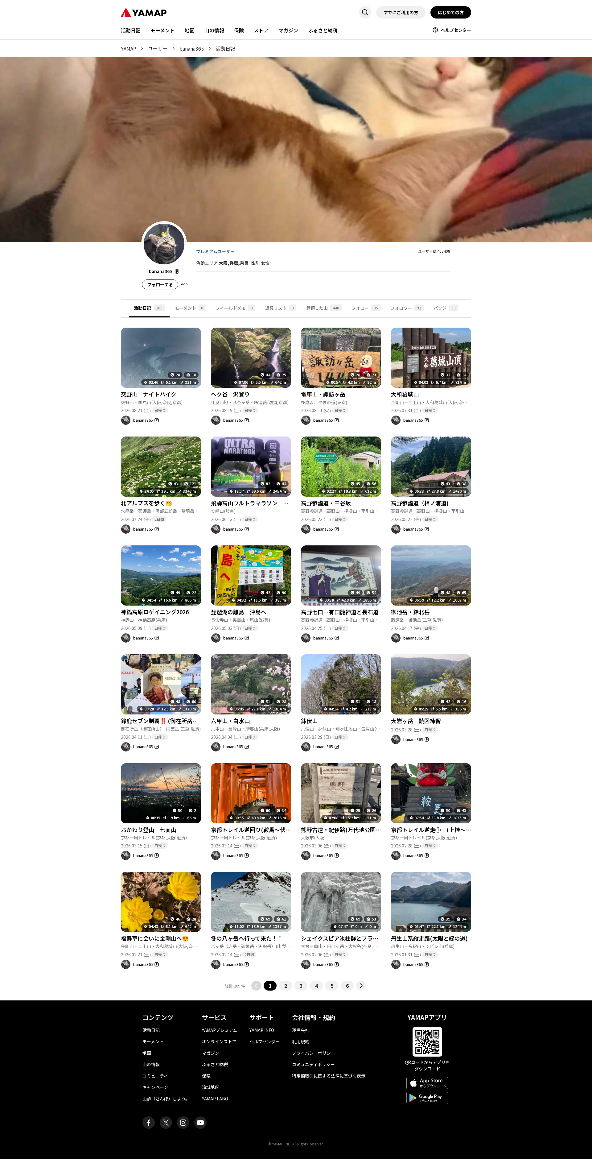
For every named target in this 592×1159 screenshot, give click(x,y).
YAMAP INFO (261, 1030)
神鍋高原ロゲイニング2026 (155, 612)
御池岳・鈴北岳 (410, 612)
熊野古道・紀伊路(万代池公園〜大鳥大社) (353, 830)
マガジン (288, 30)
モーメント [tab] (189, 308)
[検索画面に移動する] (365, 12)
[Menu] (184, 284)
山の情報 (214, 30)
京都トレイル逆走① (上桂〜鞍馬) (435, 830)
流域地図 (210, 1087)
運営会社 (300, 1030)
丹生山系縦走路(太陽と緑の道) (429, 938)
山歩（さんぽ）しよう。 (166, 1098)
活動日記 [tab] (148, 308)
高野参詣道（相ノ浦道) (420, 503)
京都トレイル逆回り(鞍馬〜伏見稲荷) (257, 830)
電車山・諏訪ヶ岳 (323, 394)
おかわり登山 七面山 (148, 830)
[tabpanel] (296, 654)
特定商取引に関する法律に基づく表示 (328, 1076)
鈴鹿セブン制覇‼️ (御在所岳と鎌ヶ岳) (169, 721)
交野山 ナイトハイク (148, 394)
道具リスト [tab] (279, 308)
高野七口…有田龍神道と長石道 (340, 612)
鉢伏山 (309, 721)
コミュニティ (155, 1076)
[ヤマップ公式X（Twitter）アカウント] (166, 1122)
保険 (239, 30)
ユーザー (158, 48)
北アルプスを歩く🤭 (146, 503)
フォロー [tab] (365, 308)
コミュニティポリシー (313, 1064)
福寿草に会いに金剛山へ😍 (155, 938)
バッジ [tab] (445, 308)
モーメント (162, 30)
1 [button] (270, 985)
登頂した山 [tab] (322, 308)
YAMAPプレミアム (219, 1030)
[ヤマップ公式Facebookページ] (148, 1122)
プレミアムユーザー (215, 251)
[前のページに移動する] (256, 986)
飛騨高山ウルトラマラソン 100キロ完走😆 (266, 503)
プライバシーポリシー (313, 1053)
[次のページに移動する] (361, 986)
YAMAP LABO (215, 1098)
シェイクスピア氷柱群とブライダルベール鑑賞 (359, 938)
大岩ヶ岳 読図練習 (416, 721)
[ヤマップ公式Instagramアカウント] (183, 1122)
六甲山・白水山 (230, 721)
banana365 (191, 48)
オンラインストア (219, 1041)
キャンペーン (155, 1087)
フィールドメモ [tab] (234, 308)
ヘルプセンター (456, 30)
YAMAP (128, 48)
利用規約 (300, 1041)
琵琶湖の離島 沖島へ (238, 612)
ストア (261, 30)
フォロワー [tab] (405, 308)
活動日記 (131, 30)
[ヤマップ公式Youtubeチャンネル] (200, 1122)
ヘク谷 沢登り (230, 394)
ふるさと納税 (323, 30)
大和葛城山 (405, 394)
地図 (190, 30)
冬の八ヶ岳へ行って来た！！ (247, 938)
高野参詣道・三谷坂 (326, 503)
